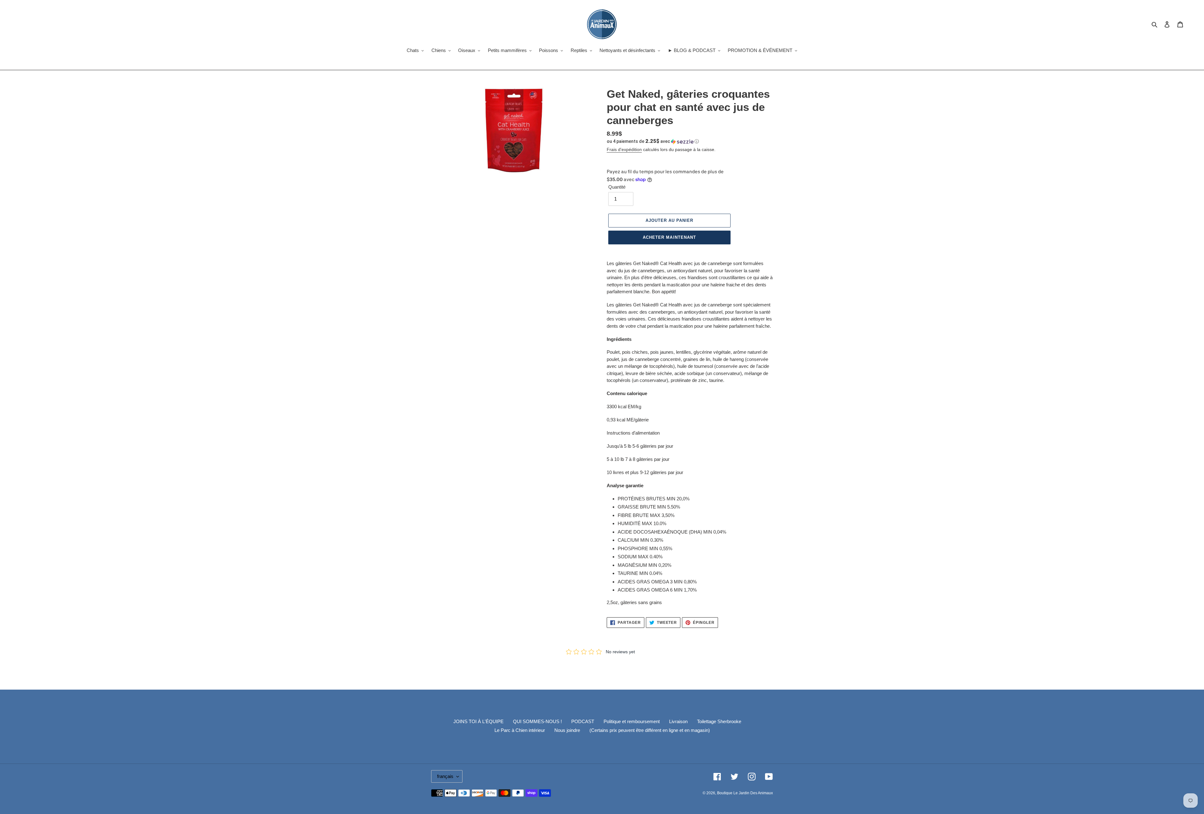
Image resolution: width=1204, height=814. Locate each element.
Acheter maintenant (669, 237)
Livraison (678, 721)
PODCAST (582, 721)
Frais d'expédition (624, 149)
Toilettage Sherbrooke (719, 721)
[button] (653, 141)
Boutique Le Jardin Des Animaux (745, 793)
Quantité (617, 187)
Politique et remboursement (632, 721)
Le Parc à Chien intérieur (519, 730)
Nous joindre (567, 730)
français (445, 776)
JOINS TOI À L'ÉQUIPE (478, 721)
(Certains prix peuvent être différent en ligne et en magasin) (649, 730)
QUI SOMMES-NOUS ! (537, 721)
